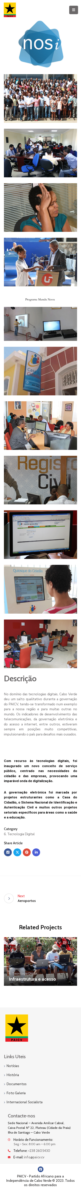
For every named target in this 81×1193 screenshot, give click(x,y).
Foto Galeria (16, 1093)
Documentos (16, 1084)
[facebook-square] (40, 1169)
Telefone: (31, 1151)
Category (10, 829)
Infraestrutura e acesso (32, 979)
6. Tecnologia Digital (19, 834)
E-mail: (28, 1157)
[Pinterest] (27, 852)
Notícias (12, 1066)
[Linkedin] (36, 852)
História (12, 1075)
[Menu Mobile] (73, 10)
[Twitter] (17, 852)
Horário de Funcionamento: (33, 1140)
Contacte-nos (21, 1116)
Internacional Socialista (24, 1102)
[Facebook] (8, 852)
